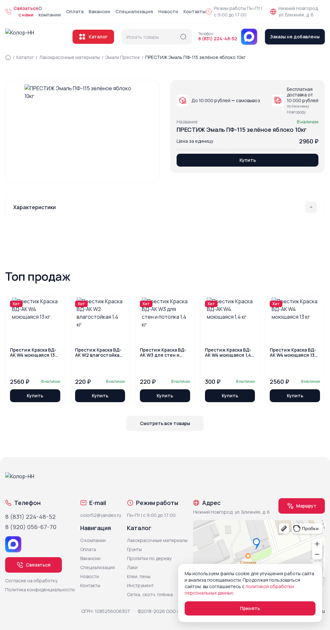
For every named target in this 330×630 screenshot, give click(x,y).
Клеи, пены (138, 576)
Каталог (98, 37)
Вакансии (99, 11)
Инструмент (140, 585)
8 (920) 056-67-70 (30, 527)
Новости (168, 11)
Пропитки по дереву (149, 558)
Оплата (74, 11)
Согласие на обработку (31, 580)
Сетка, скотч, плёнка (150, 594)
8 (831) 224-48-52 (217, 39)
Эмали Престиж (122, 57)
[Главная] (8, 57)
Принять (250, 608)
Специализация (134, 11)
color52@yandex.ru (100, 515)
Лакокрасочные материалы (69, 57)
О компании (49, 11)
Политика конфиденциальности (40, 589)
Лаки (132, 567)
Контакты (194, 11)
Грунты (134, 549)
